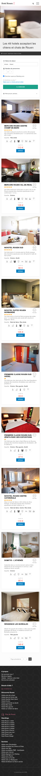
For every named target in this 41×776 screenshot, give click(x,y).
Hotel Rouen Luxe (6, 734)
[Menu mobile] (37, 3)
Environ (12, 195)
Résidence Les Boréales (16, 624)
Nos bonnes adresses (8, 680)
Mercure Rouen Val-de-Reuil (18, 185)
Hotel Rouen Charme (7, 730)
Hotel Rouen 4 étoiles (7, 726)
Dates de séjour (10, 61)
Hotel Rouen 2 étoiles (7, 723)
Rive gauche (19, 386)
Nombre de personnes (12, 68)
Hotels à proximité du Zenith (9, 703)
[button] (33, 3)
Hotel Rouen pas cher (8, 732)
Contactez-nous (8, 689)
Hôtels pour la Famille (8, 758)
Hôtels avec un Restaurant (9, 760)
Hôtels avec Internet (7, 752)
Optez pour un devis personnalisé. (13, 82)
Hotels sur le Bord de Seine (9, 709)
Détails (20, 151)
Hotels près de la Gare (8, 695)
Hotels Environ (5, 701)
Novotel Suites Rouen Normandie (15, 311)
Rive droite (13, 138)
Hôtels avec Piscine (7, 756)
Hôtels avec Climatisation (9, 744)
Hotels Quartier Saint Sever (9, 699)
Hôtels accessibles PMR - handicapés (12, 750)
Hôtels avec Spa (6, 748)
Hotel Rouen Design (7, 736)
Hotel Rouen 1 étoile (7, 721)
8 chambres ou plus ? (9, 80)
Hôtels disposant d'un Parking (10, 754)
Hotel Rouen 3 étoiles (7, 725)
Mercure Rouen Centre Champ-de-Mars (15, 127)
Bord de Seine (14, 322)
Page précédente (16, 659)
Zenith (18, 258)
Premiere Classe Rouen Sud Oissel (17, 375)
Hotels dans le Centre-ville (9, 697)
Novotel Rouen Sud (13, 247)
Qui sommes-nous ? (7, 674)
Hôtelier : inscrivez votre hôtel (10, 678)
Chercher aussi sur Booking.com (14, 76)
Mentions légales (6, 676)
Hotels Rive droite (6, 705)
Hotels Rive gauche (7, 707)
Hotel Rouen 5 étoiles (7, 728)
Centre (22, 508)
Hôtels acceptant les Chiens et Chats (12, 746)
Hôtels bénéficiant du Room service (12, 762)
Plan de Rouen (10, 714)
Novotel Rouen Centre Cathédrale (15, 497)
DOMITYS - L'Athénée (13, 560)
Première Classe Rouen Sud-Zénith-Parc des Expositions (18, 436)
